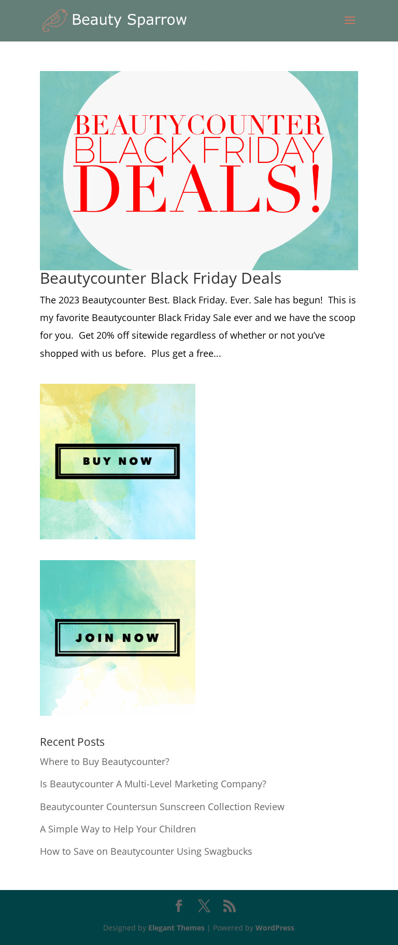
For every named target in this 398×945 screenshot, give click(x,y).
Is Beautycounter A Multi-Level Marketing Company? (153, 783)
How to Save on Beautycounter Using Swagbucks (146, 851)
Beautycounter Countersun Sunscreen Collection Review (162, 806)
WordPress (274, 928)
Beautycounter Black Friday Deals (160, 277)
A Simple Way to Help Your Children (118, 829)
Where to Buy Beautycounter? (104, 761)
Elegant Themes (176, 928)
